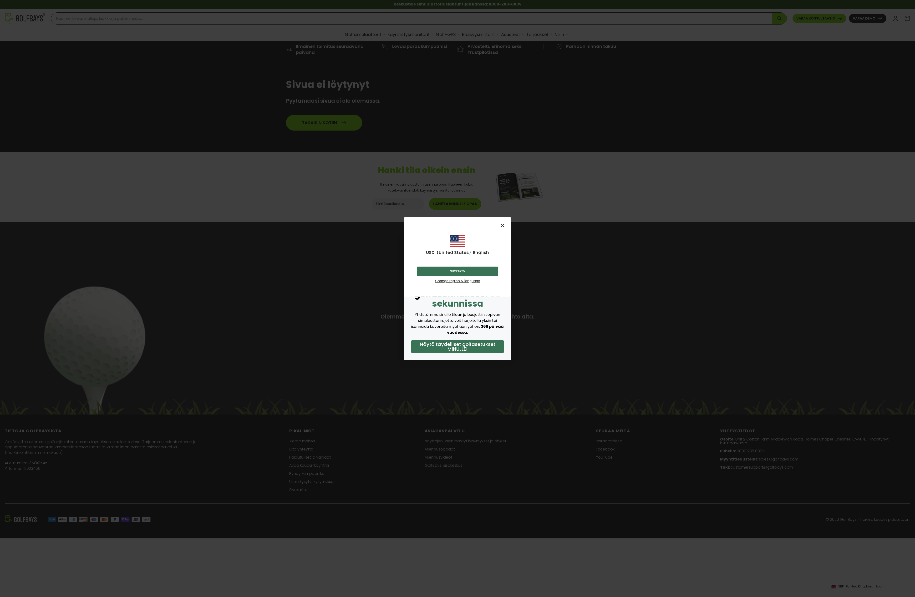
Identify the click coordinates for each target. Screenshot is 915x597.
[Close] (502, 225)
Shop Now (457, 271)
